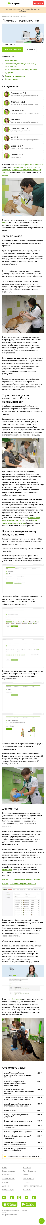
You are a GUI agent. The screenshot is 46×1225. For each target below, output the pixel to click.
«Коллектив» (16, 999)
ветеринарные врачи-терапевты (30, 164)
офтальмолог (18, 167)
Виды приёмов (11, 60)
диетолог (6, 172)
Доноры (5, 1186)
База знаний (7, 1175)
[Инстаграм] (19, 1198)
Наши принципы (8, 1171)
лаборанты (6, 170)
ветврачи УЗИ (17, 170)
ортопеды (37, 170)
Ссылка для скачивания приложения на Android (21, 879)
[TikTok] (34, 1198)
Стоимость (30, 49)
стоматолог (27, 170)
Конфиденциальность (9, 1215)
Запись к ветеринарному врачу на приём (21, 69)
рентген (14, 520)
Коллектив (27, 1167)
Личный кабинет (29, 1171)
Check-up (17, 602)
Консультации (8, 1190)
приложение (7, 870)
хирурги (27, 167)
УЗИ (19, 520)
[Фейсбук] (12, 1198)
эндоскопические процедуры (13, 523)
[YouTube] (26, 1198)
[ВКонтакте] (4, 1198)
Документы (9, 73)
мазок (34, 520)
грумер (5, 175)
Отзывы (5, 1182)
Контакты (27, 1190)
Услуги (23, 16)
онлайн (5, 223)
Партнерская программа (32, 1186)
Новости (26, 1182)
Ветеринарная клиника (10, 16)
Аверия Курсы (28, 1178)
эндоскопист (36, 167)
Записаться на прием (12, 49)
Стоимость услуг (11, 79)
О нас (4, 1167)
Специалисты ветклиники (15, 76)
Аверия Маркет (8, 1178)
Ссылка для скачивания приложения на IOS (19, 884)
